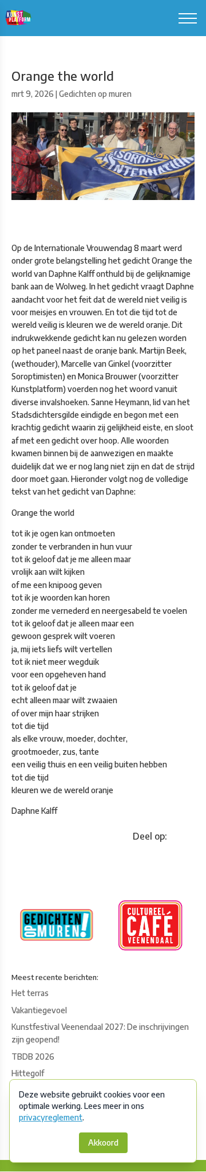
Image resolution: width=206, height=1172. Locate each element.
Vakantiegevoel (39, 1010)
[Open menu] (187, 18)
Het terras (30, 993)
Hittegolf (27, 1073)
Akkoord (103, 1142)
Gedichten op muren (95, 94)
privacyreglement (50, 1117)
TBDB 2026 (32, 1056)
